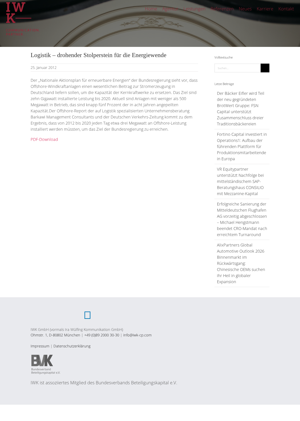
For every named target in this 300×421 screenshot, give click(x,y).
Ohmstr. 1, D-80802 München (55, 335)
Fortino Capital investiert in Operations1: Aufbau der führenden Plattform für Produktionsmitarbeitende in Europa (242, 146)
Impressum (40, 346)
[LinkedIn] (87, 315)
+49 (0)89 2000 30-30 (101, 335)
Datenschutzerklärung (71, 346)
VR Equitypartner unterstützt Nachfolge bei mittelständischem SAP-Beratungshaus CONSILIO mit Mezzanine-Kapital (240, 181)
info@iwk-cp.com (137, 335)
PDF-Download (44, 139)
